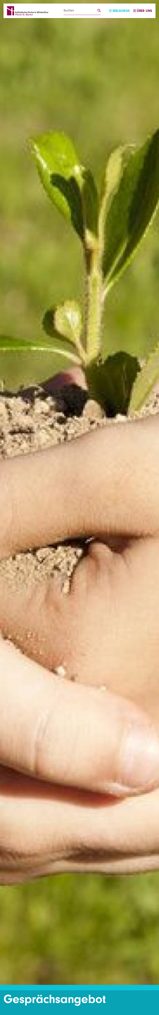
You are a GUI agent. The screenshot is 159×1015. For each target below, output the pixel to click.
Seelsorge (121, 11)
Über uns (144, 11)
